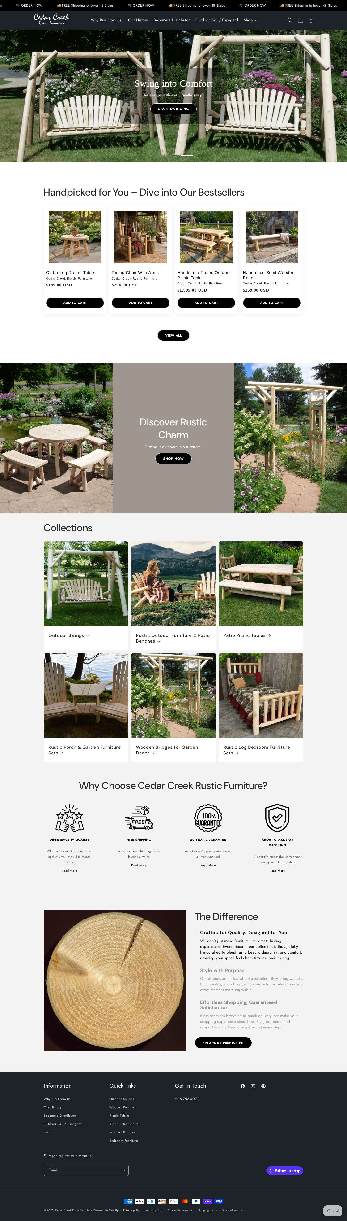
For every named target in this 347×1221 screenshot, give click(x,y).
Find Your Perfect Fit (223, 1042)
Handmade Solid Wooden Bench (268, 275)
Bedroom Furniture (123, 1140)
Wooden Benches (122, 1107)
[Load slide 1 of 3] (160, 156)
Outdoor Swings (66, 635)
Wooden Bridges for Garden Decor (167, 750)
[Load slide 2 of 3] (173, 156)
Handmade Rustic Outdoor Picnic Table (204, 275)
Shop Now (173, 458)
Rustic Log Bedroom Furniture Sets (256, 750)
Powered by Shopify (105, 1210)
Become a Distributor (60, 1115)
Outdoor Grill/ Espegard (63, 1123)
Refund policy (154, 1210)
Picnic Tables (119, 1115)
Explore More (173, 109)
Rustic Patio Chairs (123, 1123)
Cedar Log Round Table (70, 272)
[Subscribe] (123, 1170)
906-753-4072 (187, 1099)
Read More (69, 870)
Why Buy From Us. (58, 1099)
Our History (53, 1107)
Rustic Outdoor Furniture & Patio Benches (173, 638)
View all (173, 335)
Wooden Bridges (122, 1132)
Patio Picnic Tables (244, 635)
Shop (47, 1132)
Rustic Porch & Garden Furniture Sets (84, 750)
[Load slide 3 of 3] (187, 156)
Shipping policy (208, 1210)
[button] (250, 20)
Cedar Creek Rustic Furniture (74, 1210)
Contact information (180, 1210)
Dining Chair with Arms (135, 272)
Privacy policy (132, 1210)
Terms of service (232, 1210)
